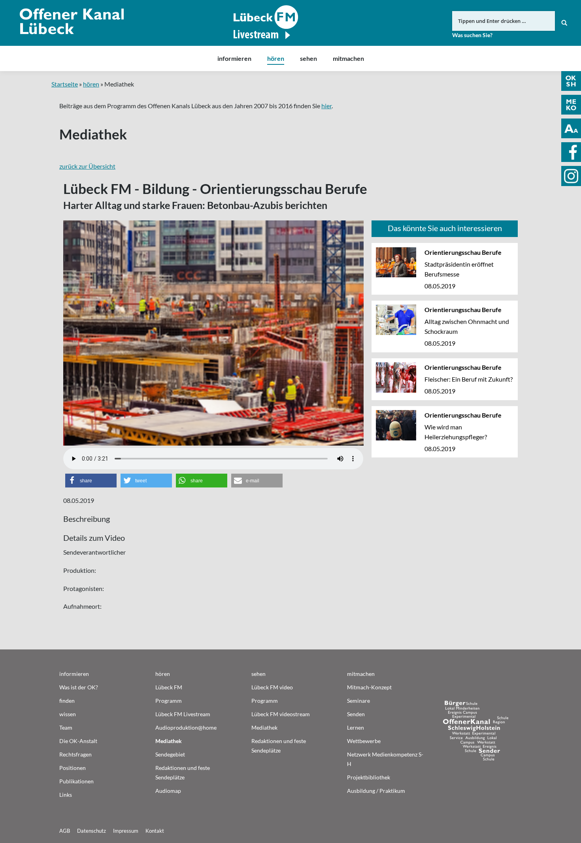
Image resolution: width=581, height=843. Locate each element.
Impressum (125, 831)
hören (91, 84)
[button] (91, 480)
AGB (64, 831)
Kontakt (154, 831)
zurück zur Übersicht (87, 166)
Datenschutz (91, 831)
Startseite (64, 84)
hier (326, 105)
